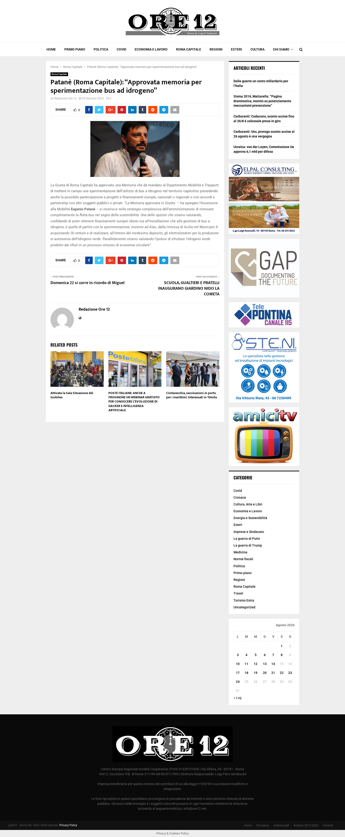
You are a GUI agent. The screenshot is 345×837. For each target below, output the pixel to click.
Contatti (328, 825)
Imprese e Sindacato (249, 532)
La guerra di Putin (247, 538)
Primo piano (74, 49)
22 (282, 673)
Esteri (236, 49)
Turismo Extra (244, 600)
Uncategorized (244, 607)
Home (51, 49)
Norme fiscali (243, 559)
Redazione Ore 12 (65, 98)
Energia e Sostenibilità (250, 518)
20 (265, 673)
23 (290, 673)
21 (273, 673)
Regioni (216, 49)
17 (238, 673)
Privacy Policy (68, 825)
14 (273, 664)
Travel (238, 593)
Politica (101, 49)
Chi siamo (281, 49)
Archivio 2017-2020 (305, 825)
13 (265, 664)
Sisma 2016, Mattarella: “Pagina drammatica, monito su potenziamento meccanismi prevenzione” (262, 100)
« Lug (238, 698)
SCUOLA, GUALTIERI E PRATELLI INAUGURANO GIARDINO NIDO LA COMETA (188, 288)
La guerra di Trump (248, 545)
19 (255, 673)
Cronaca (240, 497)
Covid (121, 49)
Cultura (257, 49)
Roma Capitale (188, 49)
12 (255, 664)
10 (238, 664)
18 (246, 673)
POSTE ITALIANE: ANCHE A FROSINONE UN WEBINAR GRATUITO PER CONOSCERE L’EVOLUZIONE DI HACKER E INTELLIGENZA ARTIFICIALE (134, 401)
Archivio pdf (281, 825)
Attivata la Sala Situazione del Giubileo (71, 395)
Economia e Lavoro (151, 49)
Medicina (240, 552)
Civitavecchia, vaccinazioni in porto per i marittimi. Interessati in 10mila (191, 395)
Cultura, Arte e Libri (248, 504)
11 (246, 664)
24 (238, 682)
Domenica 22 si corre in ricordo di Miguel (87, 282)
